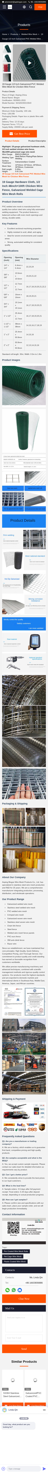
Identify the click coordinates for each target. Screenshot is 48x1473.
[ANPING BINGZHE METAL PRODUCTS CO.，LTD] (13, 7)
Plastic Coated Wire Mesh (15, 1261)
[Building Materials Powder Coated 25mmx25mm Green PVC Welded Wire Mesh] (29, 63)
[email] (19, 1290)
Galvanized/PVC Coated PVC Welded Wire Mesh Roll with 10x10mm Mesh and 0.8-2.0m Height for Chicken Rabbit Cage (35, 1395)
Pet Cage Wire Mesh (12, 1256)
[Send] (44, 1469)
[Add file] (3, 1469)
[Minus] (44, 1410)
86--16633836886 (38, 2)
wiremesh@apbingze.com (16, 2)
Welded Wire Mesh (29, 34)
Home (4, 34)
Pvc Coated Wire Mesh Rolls (16, 1251)
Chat (40, 7)
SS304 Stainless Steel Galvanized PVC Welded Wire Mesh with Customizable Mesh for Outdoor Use (12, 1395)
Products (14, 34)
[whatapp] (13, 1290)
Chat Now (24, 1298)
